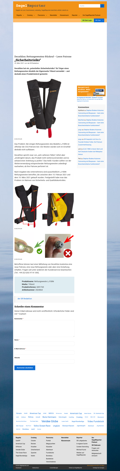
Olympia (19, 413)
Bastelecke (49, 459)
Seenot (86, 417)
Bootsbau (25, 429)
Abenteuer (91, 426)
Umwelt (38, 417)
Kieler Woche (87, 413)
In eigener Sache (81, 444)
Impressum (18, 467)
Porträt (66, 413)
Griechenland (35, 450)
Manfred (81, 120)
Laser (17, 417)
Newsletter (65, 438)
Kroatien (33, 447)
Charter (33, 441)
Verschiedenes (51, 462)
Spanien (33, 453)
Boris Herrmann (49, 417)
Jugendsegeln (81, 426)
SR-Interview (59, 413)
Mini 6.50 (92, 417)
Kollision (23, 417)
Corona (39, 429)
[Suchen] (102, 6)
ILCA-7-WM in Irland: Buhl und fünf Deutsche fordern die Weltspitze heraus (90, 151)
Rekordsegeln (63, 417)
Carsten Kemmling (82, 447)
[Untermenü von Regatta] (23, 15)
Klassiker (49, 447)
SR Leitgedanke (81, 441)
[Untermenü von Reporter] (79, 15)
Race (25, 453)
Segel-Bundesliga (78, 421)
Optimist (18, 429)
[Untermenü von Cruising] (34, 15)
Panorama (49, 438)
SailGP (33, 429)
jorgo (80, 130)
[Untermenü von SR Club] (102, 20)
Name (17, 340)
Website (17, 358)
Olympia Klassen (68, 426)
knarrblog (71, 417)
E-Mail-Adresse (20, 349)
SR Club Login (87, 20)
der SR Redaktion (25, 298)
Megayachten (50, 444)
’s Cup (23, 444)
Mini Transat (19, 426)
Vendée (18, 450)
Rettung (30, 417)
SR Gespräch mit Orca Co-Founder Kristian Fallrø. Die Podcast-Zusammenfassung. (90, 142)
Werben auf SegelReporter (75, 467)
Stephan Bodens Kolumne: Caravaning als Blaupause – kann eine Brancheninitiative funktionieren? (91, 113)
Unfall (44, 413)
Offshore (19, 447)
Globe (23, 450)
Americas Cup (35, 413)
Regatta (18, 438)
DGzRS (25, 413)
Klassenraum (65, 441)
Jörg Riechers (100, 425)
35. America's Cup (99, 413)
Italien (33, 456)
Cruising (79, 417)
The (17, 453)
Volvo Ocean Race (42, 425)
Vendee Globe (50, 421)
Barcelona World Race (21, 421)
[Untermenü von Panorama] (46, 15)
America (18, 444)
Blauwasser (101, 417)
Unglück (56, 426)
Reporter (79, 438)
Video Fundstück (96, 421)
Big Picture (28, 425)
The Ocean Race (34, 421)
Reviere (33, 444)
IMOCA (51, 413)
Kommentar (18, 319)
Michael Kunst (81, 450)
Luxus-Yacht (65, 421)
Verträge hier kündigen (98, 467)
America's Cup (76, 413)
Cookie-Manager (54, 467)
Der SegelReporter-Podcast (97, 440)
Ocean (21, 453)
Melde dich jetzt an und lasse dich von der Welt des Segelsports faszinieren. (90, 99)
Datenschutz (35, 467)
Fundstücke (50, 453)
